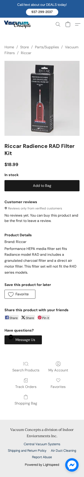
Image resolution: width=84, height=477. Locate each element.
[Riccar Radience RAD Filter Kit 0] (42, 98)
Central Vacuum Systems (42, 444)
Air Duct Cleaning (63, 450)
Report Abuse (42, 457)
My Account (58, 370)
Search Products (25, 370)
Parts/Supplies (47, 47)
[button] (42, 12)
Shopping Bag (26, 403)
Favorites (58, 386)
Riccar (26, 53)
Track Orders (26, 386)
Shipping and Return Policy (27, 450)
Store (24, 47)
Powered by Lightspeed (42, 464)
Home (9, 47)
